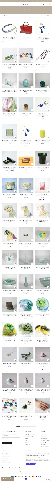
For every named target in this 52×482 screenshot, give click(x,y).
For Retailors (43, 442)
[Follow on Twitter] (6, 467)
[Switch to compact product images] (6, 15)
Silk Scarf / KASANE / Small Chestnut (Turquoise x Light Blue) (26, 315)
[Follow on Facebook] (2, 467)
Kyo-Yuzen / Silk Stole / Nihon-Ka (26, 221)
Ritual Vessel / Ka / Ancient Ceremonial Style (9, 91)
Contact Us (27, 444)
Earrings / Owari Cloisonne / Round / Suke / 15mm (26, 416)
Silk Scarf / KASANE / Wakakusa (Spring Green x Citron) (26, 340)
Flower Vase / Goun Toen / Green (26, 91)
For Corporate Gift (44, 446)
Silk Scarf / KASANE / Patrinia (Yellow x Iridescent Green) (42, 340)
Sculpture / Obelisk (26, 267)
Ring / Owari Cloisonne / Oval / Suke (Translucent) (26, 65)
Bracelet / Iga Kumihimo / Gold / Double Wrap (9, 38)
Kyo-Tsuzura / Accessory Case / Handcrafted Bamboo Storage (9, 169)
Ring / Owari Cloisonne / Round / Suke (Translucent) (42, 416)
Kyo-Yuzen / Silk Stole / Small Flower (42, 221)
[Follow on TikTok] (15, 467)
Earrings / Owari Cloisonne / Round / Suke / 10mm (42, 115)
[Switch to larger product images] (2, 15)
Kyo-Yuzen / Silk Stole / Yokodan (9, 244)
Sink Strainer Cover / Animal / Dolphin (42, 244)
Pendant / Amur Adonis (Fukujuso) (9, 364)
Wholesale (43, 434)
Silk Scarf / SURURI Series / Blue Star (42, 315)
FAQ (26, 440)
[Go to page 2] (34, 425)
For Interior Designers (45, 440)
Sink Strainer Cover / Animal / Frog (9, 268)
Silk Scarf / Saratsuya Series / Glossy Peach (9, 114)
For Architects (44, 444)
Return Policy (5, 460)
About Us (27, 442)
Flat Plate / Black (26, 363)
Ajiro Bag (26, 37)
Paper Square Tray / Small (26, 167)
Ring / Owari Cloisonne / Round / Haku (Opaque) (9, 390)
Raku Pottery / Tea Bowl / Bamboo (26, 195)
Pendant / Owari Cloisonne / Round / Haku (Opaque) (42, 390)
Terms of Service (5, 453)
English (29, 471)
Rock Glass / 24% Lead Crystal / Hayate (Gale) (42, 195)
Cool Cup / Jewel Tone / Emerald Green (42, 168)
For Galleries (43, 436)
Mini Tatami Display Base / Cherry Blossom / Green (9, 141)
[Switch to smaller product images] (4, 15)
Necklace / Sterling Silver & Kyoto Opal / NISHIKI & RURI (9, 66)
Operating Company (6, 462)
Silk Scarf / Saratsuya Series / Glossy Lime (9, 340)
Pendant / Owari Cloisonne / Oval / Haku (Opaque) (26, 390)
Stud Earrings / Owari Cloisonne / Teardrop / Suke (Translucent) (26, 142)
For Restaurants (44, 438)
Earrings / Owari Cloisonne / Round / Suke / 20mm (9, 416)
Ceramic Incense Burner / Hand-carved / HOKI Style (10, 315)
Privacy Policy (5, 458)
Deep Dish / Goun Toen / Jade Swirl (9, 291)
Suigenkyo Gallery (29, 436)
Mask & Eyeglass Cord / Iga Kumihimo (42, 65)
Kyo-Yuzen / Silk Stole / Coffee (9, 221)
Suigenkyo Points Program (30, 434)
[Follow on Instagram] (9, 467)
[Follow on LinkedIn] (19, 467)
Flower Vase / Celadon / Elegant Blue (26, 291)
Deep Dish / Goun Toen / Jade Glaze (42, 268)
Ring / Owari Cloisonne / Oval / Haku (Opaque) (42, 364)
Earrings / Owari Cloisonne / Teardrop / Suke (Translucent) (42, 38)
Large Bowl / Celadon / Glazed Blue (42, 291)
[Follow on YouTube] (12, 467)
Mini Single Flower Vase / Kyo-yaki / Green (42, 91)
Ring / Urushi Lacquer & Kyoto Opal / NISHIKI (26, 244)
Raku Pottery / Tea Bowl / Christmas (9, 195)
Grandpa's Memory (26, 113)
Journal (26, 438)
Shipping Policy (5, 455)
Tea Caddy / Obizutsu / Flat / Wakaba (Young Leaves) (42, 141)
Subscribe (7, 443)
